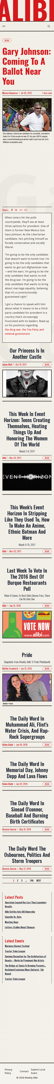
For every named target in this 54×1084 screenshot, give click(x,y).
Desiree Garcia (9, 829)
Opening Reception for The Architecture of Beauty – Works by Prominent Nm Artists (25, 958)
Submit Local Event (38, 1071)
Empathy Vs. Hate (13, 917)
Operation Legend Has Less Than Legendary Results (25, 904)
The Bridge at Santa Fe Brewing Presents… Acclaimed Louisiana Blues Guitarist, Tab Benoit (25, 969)
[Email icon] (25, 210)
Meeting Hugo (11, 922)
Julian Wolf (7, 364)
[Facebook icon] (12, 210)
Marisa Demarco (10, 93)
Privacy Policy (8, 1071)
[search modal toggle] (49, 26)
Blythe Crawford (10, 668)
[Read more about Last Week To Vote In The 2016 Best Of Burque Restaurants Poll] (27, 626)
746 (32, 880)
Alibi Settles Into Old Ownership (20, 911)
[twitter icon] (16, 210)
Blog (7, 40)
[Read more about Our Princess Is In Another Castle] (27, 385)
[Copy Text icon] (21, 210)
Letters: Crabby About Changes (20, 927)
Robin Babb (7, 744)
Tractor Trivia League (15, 951)
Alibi (4, 458)
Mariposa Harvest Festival (17, 946)
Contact (24, 1071)
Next (38, 880)
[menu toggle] (3, 26)
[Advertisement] (27, 175)
